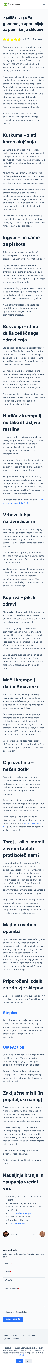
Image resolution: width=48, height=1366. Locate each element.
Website (8, 1280)
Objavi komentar (13, 1319)
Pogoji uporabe (28, 1335)
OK (19, 1361)
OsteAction (13, 1047)
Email (8, 1272)
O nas (5, 1335)
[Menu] (44, 4)
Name (8, 1263)
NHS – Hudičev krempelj (20, 1213)
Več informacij (24, 1355)
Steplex (10, 1012)
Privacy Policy (21, 1312)
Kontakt (14, 1335)
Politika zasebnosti (11, 1339)
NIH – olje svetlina (16, 1223)
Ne (28, 1361)
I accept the (16, 1312)
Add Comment (12, 1288)
